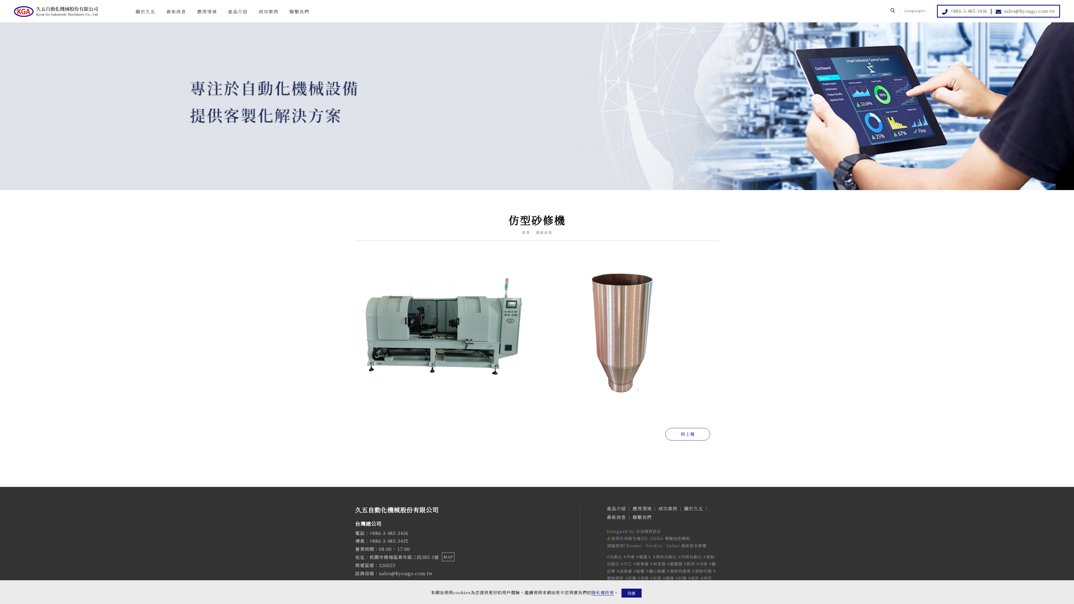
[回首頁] (56, 11)
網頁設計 (652, 531)
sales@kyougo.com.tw (1029, 11)
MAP (448, 557)
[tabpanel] (537, 106)
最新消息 (176, 11)
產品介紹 (238, 11)
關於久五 (145, 11)
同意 (631, 593)
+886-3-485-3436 (968, 11)
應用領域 (207, 11)
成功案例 (268, 11)
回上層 (688, 434)
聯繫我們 (299, 11)
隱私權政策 (603, 592)
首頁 (526, 232)
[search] (893, 11)
